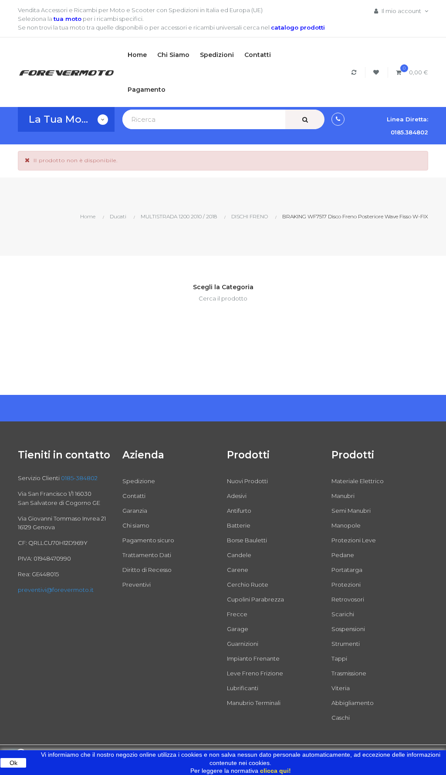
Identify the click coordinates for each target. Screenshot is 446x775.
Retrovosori (347, 599)
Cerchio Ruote (247, 584)
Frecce (237, 614)
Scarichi (342, 614)
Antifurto (239, 510)
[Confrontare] (355, 72)
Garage (237, 628)
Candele (239, 554)
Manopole (346, 525)
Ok (13, 762)
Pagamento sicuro (148, 540)
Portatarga (346, 569)
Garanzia (134, 510)
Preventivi (136, 584)
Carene (237, 569)
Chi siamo (135, 525)
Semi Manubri (351, 510)
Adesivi (237, 495)
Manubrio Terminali (253, 702)
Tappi (339, 658)
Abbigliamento (352, 702)
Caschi (340, 717)
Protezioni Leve (353, 540)
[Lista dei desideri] (377, 72)
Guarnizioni (242, 643)
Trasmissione (348, 673)
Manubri (343, 495)
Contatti (133, 495)
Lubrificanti (242, 688)
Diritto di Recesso (147, 569)
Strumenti (345, 643)
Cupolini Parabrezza (255, 599)
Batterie (238, 525)
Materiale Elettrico (357, 481)
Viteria (340, 688)
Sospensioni (348, 628)
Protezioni (346, 584)
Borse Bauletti (247, 540)
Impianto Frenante (253, 658)
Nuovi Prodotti (247, 481)
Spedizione (138, 481)
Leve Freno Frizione (255, 673)
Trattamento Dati (146, 554)
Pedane (342, 554)
